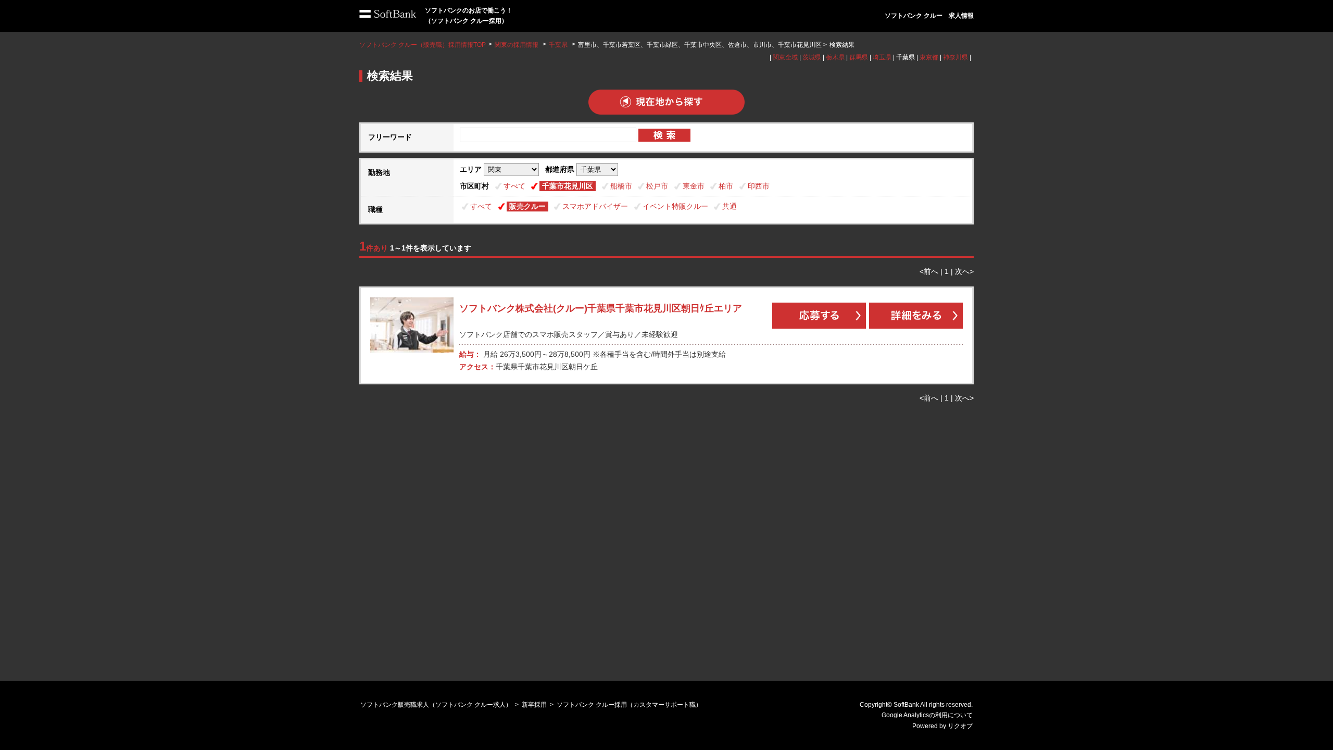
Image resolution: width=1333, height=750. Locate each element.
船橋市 (621, 186)
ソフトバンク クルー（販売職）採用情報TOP (422, 44)
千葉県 (558, 44)
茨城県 (811, 57)
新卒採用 (534, 704)
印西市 (759, 186)
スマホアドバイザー (595, 206)
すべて (514, 186)
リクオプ (960, 726)
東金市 (694, 186)
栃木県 (835, 57)
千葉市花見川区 (567, 186)
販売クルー (527, 206)
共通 (729, 206)
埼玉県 (882, 57)
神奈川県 (955, 57)
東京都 (929, 57)
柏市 (726, 186)
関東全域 (785, 57)
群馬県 (858, 57)
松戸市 (657, 186)
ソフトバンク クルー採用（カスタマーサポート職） (629, 704)
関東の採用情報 (517, 44)
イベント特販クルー (675, 206)
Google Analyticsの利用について (927, 715)
